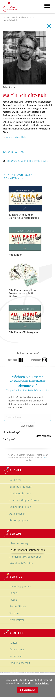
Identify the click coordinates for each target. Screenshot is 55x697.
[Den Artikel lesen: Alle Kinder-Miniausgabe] (25, 329)
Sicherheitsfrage (11, 432)
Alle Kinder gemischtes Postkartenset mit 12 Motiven (22, 293)
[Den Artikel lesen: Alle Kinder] (25, 251)
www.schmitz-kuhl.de (16, 137)
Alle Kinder (15, 254)
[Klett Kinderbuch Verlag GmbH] (10, 11)
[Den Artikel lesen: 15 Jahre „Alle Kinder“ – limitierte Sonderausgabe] (25, 211)
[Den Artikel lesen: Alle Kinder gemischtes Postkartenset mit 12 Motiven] (24, 287)
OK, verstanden (27, 690)
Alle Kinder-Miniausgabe (23, 332)
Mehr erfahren (42, 683)
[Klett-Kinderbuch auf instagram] (39, 360)
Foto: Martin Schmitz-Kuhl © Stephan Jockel (27, 161)
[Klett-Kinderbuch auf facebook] (15, 360)
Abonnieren (27, 425)
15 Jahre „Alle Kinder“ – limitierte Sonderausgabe (24, 216)
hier (45, 457)
